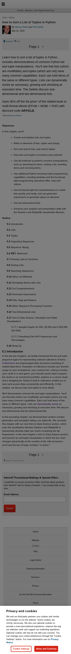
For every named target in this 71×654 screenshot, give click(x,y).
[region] (35, 630)
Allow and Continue (46, 649)
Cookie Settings (21, 649)
